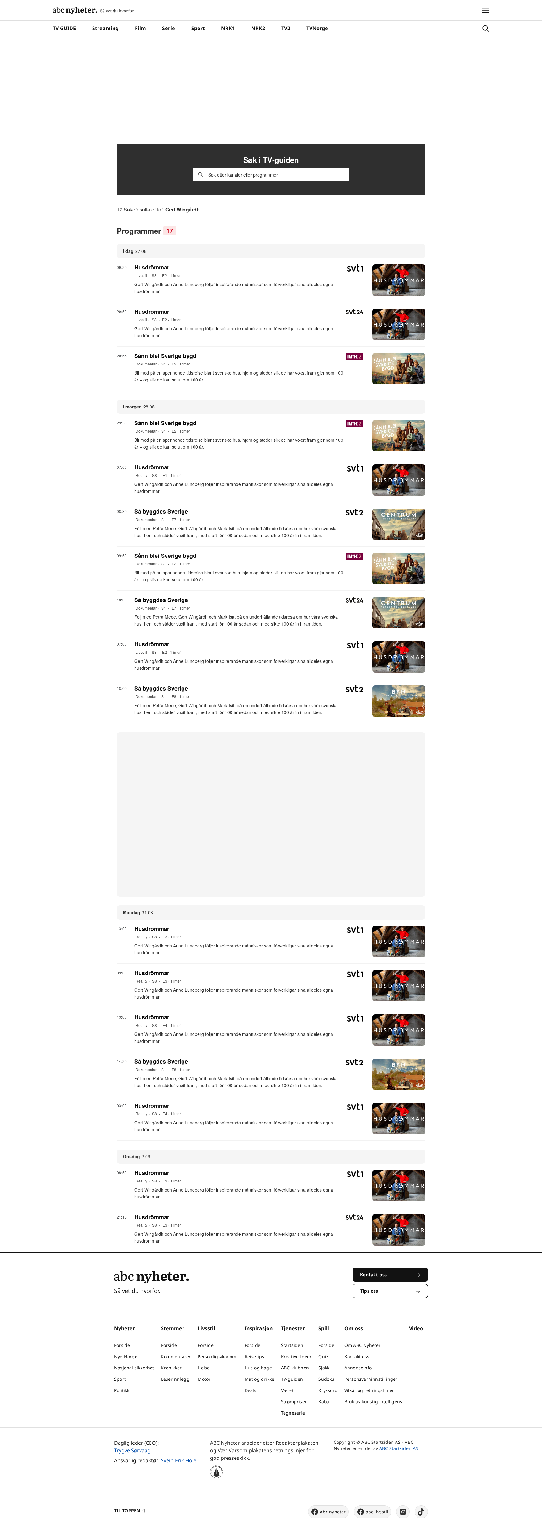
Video (416, 1328)
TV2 (285, 28)
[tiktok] (421, 1511)
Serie (168, 28)
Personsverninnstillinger (371, 1379)
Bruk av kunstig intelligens (373, 1402)
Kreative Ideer (296, 1356)
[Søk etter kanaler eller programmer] (200, 174)
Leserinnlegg (175, 1379)
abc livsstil (377, 1512)
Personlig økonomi (217, 1356)
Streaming (105, 28)
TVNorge (317, 28)
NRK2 (258, 28)
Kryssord (327, 1390)
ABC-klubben (295, 1368)
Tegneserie (293, 1413)
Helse (204, 1368)
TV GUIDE (64, 28)
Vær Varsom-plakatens (245, 1450)
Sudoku (326, 1379)
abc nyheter (333, 1512)
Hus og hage (258, 1368)
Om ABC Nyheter (362, 1345)
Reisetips (254, 1356)
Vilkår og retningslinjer (369, 1390)
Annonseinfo (358, 1368)
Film (140, 28)
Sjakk (323, 1368)
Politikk (122, 1390)
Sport (198, 28)
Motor (204, 1379)
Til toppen (127, 1510)
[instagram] (403, 1511)
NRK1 (228, 28)
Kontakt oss (356, 1356)
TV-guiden (292, 1379)
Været (287, 1390)
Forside (122, 1345)
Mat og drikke (259, 1379)
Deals (251, 1390)
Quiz (323, 1356)
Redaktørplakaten (297, 1442)
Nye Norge (125, 1356)
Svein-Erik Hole (178, 1460)
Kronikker (171, 1368)
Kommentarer (176, 1356)
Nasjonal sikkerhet (134, 1368)
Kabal (324, 1402)
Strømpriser (294, 1402)
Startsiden (292, 1345)
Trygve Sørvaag (132, 1450)
